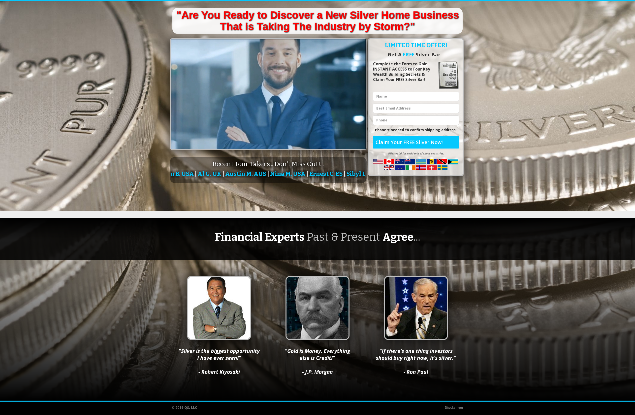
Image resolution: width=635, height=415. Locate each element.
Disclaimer (454, 407)
